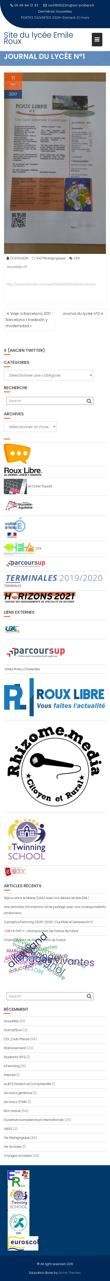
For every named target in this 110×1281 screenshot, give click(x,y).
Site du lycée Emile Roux (38, 31)
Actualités (11, 1021)
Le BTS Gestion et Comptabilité (27, 1084)
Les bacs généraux (18, 1093)
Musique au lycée (72, 11)
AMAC (13, 950)
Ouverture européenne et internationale (34, 1120)
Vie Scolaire (12, 1146)
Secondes (28, 958)
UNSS (8, 1129)
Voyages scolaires (18, 1155)
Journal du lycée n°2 (81, 313)
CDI (77, 258)
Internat (10, 1075)
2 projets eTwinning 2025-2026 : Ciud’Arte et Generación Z (48, 922)
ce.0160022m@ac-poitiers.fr (71, 5)
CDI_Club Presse (16, 1039)
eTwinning (12, 1066)
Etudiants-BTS (15, 1057)
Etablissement (15, 1048)
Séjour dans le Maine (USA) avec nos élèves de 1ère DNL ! (46, 898)
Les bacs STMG (15, 1102)
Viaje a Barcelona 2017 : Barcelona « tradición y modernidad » (29, 319)
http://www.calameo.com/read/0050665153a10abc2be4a (51, 284)
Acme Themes (70, 1272)
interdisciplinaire (23, 951)
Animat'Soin (13, 1030)
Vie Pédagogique (50, 258)
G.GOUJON (19, 258)
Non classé (12, 1111)
